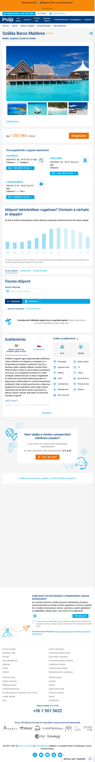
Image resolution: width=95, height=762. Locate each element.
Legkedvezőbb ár (14, 181)
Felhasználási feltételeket (66, 632)
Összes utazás (9, 649)
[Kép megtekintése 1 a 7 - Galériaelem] (17, 108)
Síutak (5, 668)
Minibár (61, 373)
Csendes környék (64, 384)
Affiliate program (9, 685)
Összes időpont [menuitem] (11, 271)
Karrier (51, 696)
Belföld (5, 672)
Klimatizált (62, 362)
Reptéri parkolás (9, 681)
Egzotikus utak (8, 653)
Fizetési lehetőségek (58, 668)
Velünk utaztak (8, 696)
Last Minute (12, 155)
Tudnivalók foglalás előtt (59, 653)
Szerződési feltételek (58, 657)
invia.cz (22, 746)
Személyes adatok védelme (61, 660)
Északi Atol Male (44, 26)
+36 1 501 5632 (47, 710)
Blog (4, 700)
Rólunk (52, 685)
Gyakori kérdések (56, 649)
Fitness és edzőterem (84, 384)
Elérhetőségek (55, 677)
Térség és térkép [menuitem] (40, 271)
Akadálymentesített (64, 389)
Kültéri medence (84, 362)
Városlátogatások (10, 660)
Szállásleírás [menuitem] (25, 271)
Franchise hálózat (56, 693)
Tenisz (80, 373)
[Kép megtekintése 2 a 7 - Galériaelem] (37, 108)
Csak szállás (56, 158)
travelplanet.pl (42, 746)
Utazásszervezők (56, 689)
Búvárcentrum (83, 378)
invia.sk (29, 746)
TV (79, 367)
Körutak (5, 657)
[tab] (16, 348)
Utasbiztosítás (8, 677)
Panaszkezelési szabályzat (61, 672)
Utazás (15, 26)
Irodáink (52, 681)
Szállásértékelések (61, 20)
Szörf (60, 378)
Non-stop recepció (64, 395)
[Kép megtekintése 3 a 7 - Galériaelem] (57, 108)
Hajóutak (6, 664)
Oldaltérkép (54, 700)
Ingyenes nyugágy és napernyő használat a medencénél (64, 367)
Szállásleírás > (12, 121)
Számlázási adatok (57, 664)
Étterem (81, 389)
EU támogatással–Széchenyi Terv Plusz (19, 693)
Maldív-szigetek (27, 26)
